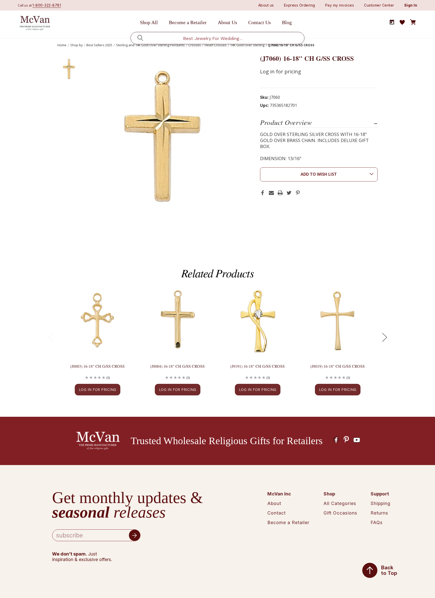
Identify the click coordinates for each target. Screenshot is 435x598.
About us (266, 5)
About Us (227, 22)
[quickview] (122, 306)
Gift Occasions (340, 513)
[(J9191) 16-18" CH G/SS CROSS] (258, 320)
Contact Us (259, 22)
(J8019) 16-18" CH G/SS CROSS (337, 366)
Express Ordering (299, 5)
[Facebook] (262, 192)
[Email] (271, 192)
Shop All (149, 22)
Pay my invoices (339, 5)
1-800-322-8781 (46, 5)
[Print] (280, 192)
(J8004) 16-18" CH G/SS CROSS (177, 366)
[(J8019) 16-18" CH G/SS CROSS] (338, 320)
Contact (276, 513)
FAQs (377, 522)
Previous (51, 337)
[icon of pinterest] (346, 439)
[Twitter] (289, 192)
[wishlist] (402, 22)
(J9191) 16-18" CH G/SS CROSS (257, 366)
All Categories (339, 503)
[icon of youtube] (356, 440)
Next (384, 337)
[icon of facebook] (336, 439)
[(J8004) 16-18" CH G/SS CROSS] (177, 320)
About (274, 503)
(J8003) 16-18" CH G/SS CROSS (97, 366)
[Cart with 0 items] (413, 22)
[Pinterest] (297, 192)
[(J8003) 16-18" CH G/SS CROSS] (97, 320)
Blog (287, 22)
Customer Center (379, 5)
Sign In (410, 5)
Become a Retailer (188, 22)
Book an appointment (391, 22)
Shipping (380, 503)
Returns (379, 513)
